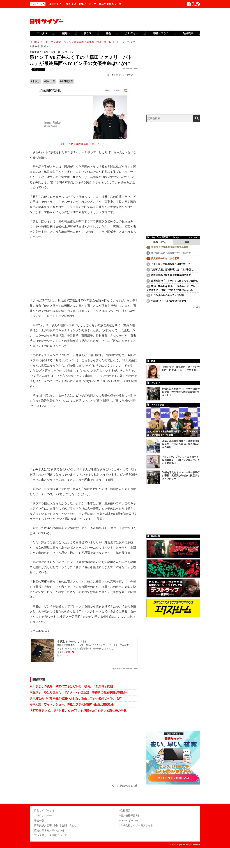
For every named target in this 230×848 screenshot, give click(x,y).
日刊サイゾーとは (44, 810)
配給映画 (188, 33)
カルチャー (132, 33)
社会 (108, 33)
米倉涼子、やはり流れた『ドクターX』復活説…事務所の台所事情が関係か (78, 692)
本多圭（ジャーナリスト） (124, 75)
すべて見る (193, 237)
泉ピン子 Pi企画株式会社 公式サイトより (83, 144)
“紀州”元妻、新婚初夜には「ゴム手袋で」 (173, 269)
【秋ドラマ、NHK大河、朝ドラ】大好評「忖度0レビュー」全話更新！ (181, 368)
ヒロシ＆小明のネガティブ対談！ (168, 295)
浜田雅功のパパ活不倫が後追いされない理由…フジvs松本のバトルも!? (76, 698)
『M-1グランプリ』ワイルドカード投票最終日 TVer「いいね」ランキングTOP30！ (181, 459)
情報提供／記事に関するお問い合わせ (55, 825)
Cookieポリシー (129, 820)
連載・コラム (159, 241)
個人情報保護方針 (130, 815)
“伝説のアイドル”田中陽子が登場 (168, 300)
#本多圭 (35, 81)
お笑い (65, 33)
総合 (187, 241)
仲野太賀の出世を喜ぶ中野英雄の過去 (171, 275)
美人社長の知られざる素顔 (165, 258)
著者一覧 (39, 820)
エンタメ (42, 33)
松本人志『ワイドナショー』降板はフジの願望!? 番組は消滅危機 (72, 704)
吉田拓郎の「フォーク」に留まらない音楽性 (174, 280)
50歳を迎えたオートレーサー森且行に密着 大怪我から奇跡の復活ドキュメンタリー (181, 391)
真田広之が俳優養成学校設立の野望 (169, 247)
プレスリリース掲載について (50, 835)
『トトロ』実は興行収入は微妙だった (171, 264)
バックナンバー (43, 815)
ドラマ (88, 33)
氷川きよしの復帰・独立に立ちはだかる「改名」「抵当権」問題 (71, 686)
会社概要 (125, 810)
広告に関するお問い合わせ (49, 830)
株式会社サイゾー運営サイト (136, 825)
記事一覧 (70, 652)
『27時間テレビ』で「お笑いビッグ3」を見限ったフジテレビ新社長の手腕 (78, 710)
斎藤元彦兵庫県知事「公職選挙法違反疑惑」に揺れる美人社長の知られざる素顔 (180, 444)
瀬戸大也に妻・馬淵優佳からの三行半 (171, 252)
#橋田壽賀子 (66, 81)
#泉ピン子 (49, 81)
